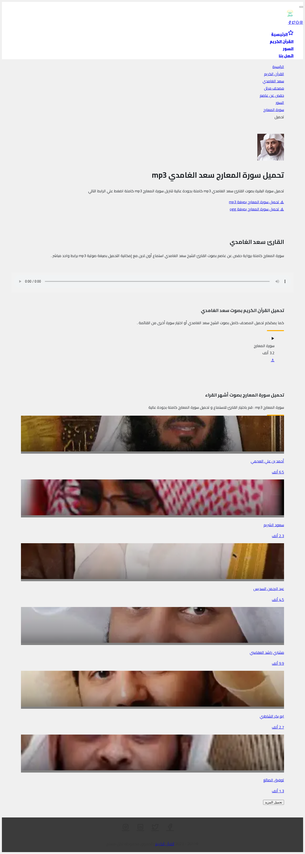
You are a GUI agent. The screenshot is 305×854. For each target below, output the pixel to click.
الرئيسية (278, 66)
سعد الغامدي (273, 81)
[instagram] (301, 22)
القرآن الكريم (274, 73)
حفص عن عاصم (272, 95)
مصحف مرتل (274, 88)
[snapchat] (297, 22)
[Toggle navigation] (301, 7)
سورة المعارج (273, 109)
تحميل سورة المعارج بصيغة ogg (255, 209)
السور (280, 102)
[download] (272, 360)
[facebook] (290, 22)
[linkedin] (140, 827)
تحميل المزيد (273, 802)
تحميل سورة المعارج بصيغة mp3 (254, 201)
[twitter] (293, 22)
